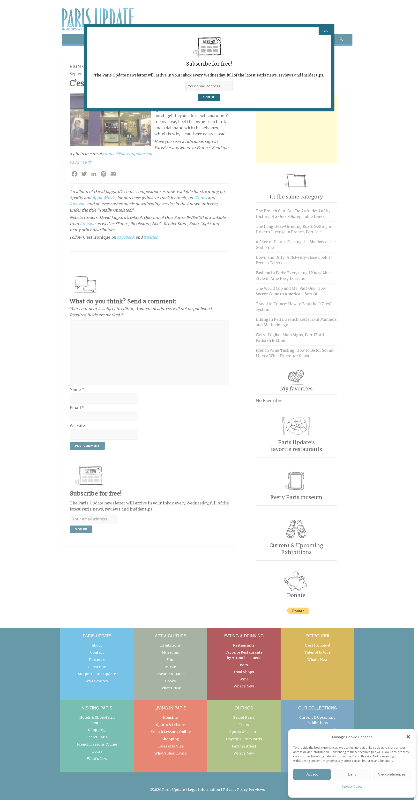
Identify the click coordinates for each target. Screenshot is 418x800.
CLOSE (325, 31)
